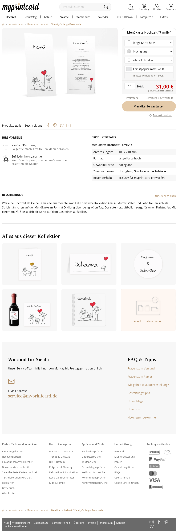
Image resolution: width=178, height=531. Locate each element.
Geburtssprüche (91, 456)
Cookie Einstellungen (126, 482)
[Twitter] (62, 125)
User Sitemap (122, 477)
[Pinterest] (55, 125)
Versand (119, 451)
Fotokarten (8, 482)
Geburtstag (30, 17)
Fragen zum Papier (140, 377)
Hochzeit (11, 17)
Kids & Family (57, 482)
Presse (92, 522)
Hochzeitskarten (11, 456)
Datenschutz (41, 522)
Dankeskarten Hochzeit (15, 467)
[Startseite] (3, 24)
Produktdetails (11, 125)
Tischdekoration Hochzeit (16, 477)
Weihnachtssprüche (93, 472)
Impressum (106, 522)
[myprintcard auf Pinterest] (166, 522)
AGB (6, 522)
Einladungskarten (12, 451)
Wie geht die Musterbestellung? (148, 385)
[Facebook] (48, 125)
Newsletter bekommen (142, 417)
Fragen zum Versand (141, 368)
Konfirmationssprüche (95, 482)
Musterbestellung (124, 456)
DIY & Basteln (57, 462)
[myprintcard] (20, 11)
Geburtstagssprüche (94, 467)
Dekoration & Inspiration (63, 472)
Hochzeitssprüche (92, 451)
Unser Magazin (137, 401)
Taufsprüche (89, 462)
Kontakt (120, 522)
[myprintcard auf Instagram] (151, 522)
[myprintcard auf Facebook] (159, 522)
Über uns (134, 409)
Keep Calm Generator (61, 477)
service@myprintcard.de (32, 396)
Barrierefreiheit (61, 522)
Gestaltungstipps (139, 393)
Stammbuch (83, 17)
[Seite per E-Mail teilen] (68, 125)
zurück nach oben (165, 196)
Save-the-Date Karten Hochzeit (20, 472)
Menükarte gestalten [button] (149, 106)
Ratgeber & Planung (60, 467)
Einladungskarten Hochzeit (17, 462)
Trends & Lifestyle (59, 456)
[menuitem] (131, 6)
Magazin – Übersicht (61, 451)
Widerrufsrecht (21, 522)
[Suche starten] (106, 6)
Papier (118, 462)
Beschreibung (34, 125)
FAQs (117, 472)
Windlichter (9, 493)
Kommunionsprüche (94, 477)
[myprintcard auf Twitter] (151, 527)
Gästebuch (8, 488)
